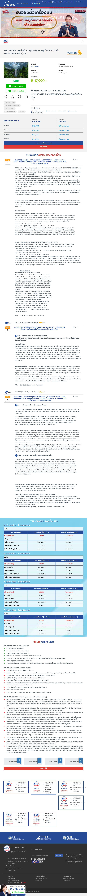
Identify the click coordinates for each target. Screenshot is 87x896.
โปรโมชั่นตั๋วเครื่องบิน (40, 876)
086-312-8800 (77, 797)
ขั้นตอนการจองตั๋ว (46, 2)
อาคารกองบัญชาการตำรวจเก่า (12, 105)
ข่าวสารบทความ (39, 880)
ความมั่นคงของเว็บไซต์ (73, 859)
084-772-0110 (49, 782)
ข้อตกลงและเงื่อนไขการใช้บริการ (75, 855)
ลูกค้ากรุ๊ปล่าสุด (78, 2)
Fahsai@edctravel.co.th (79, 787)
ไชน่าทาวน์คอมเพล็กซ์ (10, 111)
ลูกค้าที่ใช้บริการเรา (67, 876)
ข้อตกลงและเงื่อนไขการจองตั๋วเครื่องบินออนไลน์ (75, 862)
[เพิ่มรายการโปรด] (12, 97)
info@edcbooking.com (22, 3)
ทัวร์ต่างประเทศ (11, 878)
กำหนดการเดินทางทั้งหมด (43, 143)
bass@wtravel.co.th (23, 787)
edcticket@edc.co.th (79, 802)
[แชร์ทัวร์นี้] (5, 97)
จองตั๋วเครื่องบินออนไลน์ (41, 878)
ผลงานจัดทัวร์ (66, 880)
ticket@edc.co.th (50, 819)
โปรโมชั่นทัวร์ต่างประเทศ (13, 880)
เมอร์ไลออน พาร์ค (10, 108)
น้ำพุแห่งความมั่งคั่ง (10, 102)
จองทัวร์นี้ (43, 147)
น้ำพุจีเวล (22, 111)
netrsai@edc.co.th (23, 819)
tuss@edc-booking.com (49, 788)
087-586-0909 (22, 782)
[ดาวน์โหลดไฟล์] (26, 97)
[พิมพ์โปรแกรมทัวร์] (19, 97)
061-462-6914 (22, 813)
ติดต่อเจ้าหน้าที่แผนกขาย (67, 2)
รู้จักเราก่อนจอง (56, 2)
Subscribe (59, 855)
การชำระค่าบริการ (36, 2)
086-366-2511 (49, 813)
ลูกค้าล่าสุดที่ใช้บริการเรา (68, 878)
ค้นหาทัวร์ (10, 876)
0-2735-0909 (9, 3)
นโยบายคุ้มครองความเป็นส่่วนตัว (75, 857)
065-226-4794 (77, 782)
